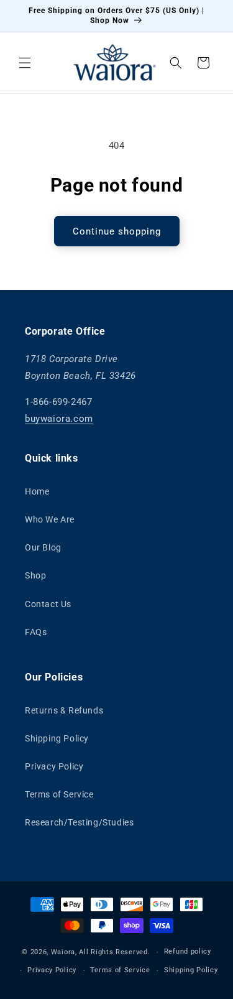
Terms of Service (59, 794)
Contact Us (48, 604)
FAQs (36, 632)
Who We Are (50, 519)
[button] (25, 63)
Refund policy (187, 951)
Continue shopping (117, 231)
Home (37, 491)
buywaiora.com (59, 418)
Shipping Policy (57, 738)
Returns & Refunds (64, 710)
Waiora (63, 952)
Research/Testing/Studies (79, 822)
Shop (35, 575)
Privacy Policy (54, 766)
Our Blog (43, 547)
